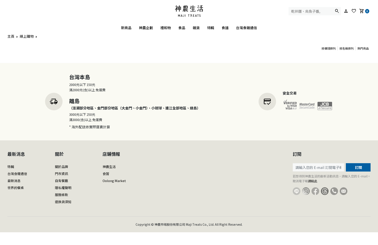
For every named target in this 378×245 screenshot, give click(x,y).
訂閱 (358, 167)
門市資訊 (61, 173)
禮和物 (165, 27)
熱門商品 (363, 48)
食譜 (225, 27)
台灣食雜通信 (246, 27)
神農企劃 (146, 27)
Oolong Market (114, 180)
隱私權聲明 (63, 187)
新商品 (126, 27)
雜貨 (196, 27)
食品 (181, 27)
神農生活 (109, 166)
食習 (106, 173)
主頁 (10, 36)
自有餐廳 (61, 180)
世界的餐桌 (15, 187)
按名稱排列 (347, 48)
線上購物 (27, 36)
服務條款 (61, 194)
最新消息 (14, 180)
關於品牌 (61, 166)
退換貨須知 (63, 201)
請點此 (312, 181)
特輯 (210, 27)
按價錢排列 (329, 48)
